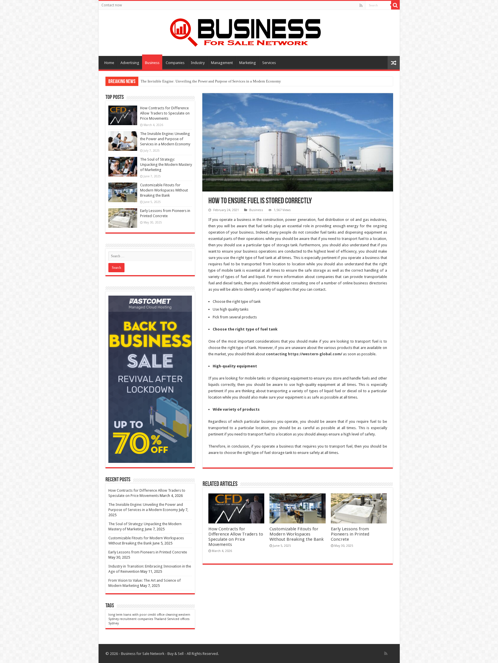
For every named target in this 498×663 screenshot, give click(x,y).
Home (109, 63)
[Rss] (361, 5)
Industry (198, 63)
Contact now (111, 5)
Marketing (247, 63)
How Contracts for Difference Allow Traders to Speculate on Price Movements (235, 536)
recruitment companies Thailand (143, 619)
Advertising (129, 63)
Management (222, 63)
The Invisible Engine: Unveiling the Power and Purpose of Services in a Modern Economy (211, 81)
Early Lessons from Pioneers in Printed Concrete (350, 534)
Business (152, 63)
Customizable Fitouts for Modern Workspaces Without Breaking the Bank (296, 534)
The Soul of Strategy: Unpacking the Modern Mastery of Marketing (166, 164)
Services (269, 63)
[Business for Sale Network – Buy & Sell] (249, 31)
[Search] (395, 5)
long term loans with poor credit (132, 615)
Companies (175, 63)
